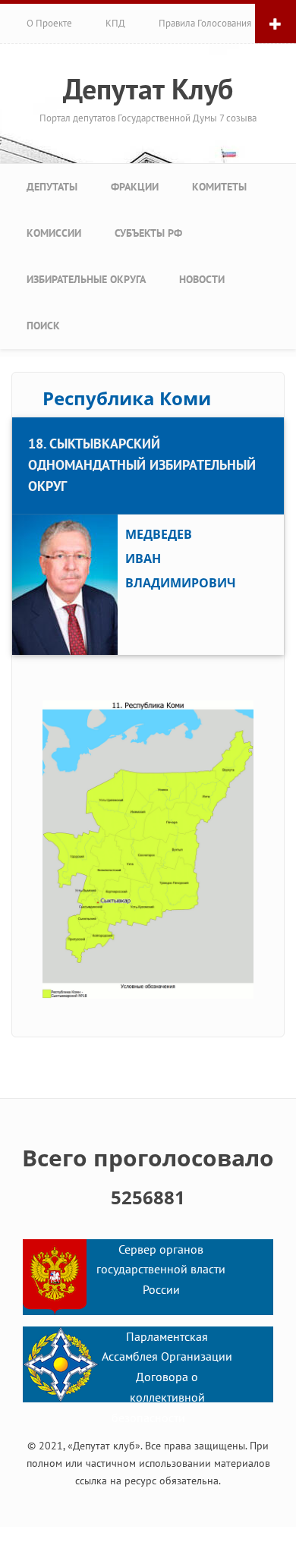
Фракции (135, 187)
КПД (115, 23)
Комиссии (54, 233)
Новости (202, 279)
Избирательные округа (86, 279)
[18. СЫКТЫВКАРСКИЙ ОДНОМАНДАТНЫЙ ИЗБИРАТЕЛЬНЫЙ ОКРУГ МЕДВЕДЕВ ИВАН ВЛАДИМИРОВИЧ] (148, 418)
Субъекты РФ (148, 233)
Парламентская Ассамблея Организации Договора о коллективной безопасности (167, 1377)
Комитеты (219, 187)
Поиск (43, 325)
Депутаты (52, 187)
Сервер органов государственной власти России (160, 1269)
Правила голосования (205, 23)
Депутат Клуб (148, 88)
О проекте (49, 23)
